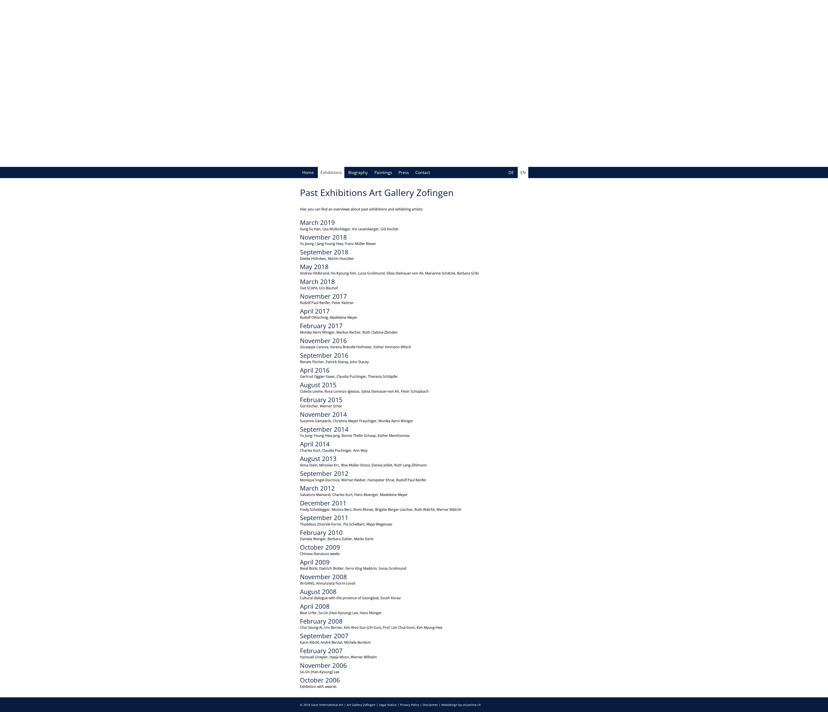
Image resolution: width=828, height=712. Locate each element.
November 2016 (323, 340)
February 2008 (321, 621)
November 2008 (323, 576)
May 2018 (314, 266)
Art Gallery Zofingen (361, 705)
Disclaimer (430, 705)
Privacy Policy (409, 705)
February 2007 (321, 650)
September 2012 (324, 473)
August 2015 (318, 385)
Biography (358, 172)
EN (523, 172)
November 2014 (323, 414)
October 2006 (320, 680)
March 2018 (317, 281)
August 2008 (318, 591)
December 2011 (323, 503)
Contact (422, 172)
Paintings (383, 172)
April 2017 (315, 311)
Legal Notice (388, 705)
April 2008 (315, 606)
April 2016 (315, 370)
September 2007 (324, 636)
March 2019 (317, 222)
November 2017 (323, 296)
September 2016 (324, 355)
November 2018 (323, 237)
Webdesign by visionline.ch (461, 705)
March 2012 (317, 488)
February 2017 (321, 325)
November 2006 (323, 665)
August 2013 (318, 458)
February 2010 (321, 532)
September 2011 (324, 517)
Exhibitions (331, 172)
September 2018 (324, 252)
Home (308, 172)
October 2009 (320, 547)
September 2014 (324, 429)
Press (403, 172)
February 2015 (321, 399)
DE (511, 172)
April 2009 (315, 562)
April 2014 (315, 444)
